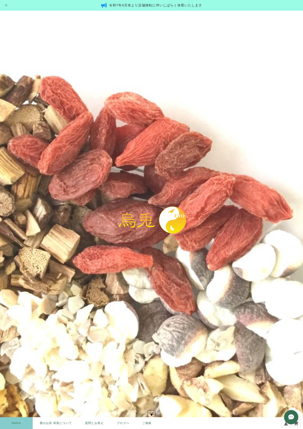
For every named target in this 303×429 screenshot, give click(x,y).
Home (16, 423)
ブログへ (123, 423)
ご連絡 (147, 423)
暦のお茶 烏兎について (56, 423)
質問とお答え (94, 423)
